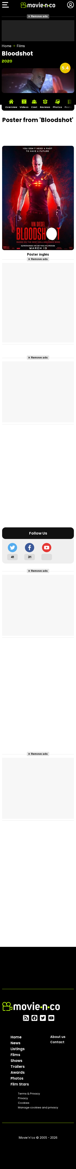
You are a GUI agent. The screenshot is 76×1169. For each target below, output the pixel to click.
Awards (18, 1072)
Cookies (23, 1103)
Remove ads (39, 16)
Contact (57, 1042)
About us (57, 1037)
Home (6, 46)
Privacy (23, 1098)
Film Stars (20, 1084)
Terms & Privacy (29, 1094)
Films (21, 46)
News (15, 1043)
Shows (16, 1060)
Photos (17, 1078)
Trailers (18, 1066)
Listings (18, 1048)
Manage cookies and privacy (38, 1107)
